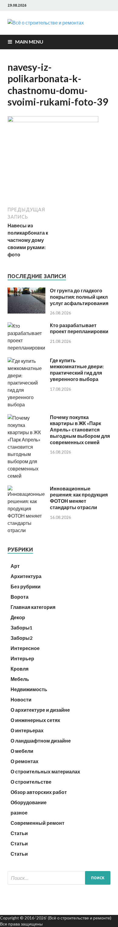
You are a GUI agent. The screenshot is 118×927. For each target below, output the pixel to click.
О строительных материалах (45, 771)
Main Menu (29, 41)
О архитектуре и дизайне (40, 710)
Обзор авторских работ (39, 792)
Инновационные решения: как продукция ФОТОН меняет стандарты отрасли (79, 498)
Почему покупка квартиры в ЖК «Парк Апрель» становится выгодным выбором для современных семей (80, 429)
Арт (15, 566)
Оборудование (29, 802)
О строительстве (31, 782)
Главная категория (33, 607)
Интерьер (22, 658)
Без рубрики (26, 586)
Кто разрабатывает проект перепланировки (79, 328)
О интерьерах (27, 730)
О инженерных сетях (35, 720)
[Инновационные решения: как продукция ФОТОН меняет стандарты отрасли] (26, 530)
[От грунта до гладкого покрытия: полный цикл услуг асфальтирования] (26, 311)
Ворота (19, 597)
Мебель (20, 679)
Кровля (19, 669)
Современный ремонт (37, 823)
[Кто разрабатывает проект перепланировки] (26, 347)
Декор (18, 617)
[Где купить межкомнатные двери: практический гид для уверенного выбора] (26, 404)
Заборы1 (21, 627)
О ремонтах (24, 761)
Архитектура (26, 576)
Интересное (25, 648)
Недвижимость (29, 689)
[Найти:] (59, 878)
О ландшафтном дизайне (41, 740)
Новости (21, 699)
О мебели (22, 751)
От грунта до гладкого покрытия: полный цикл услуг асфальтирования (79, 297)
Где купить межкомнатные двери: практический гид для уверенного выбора (77, 369)
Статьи (19, 833)
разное (19, 812)
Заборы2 (21, 638)
